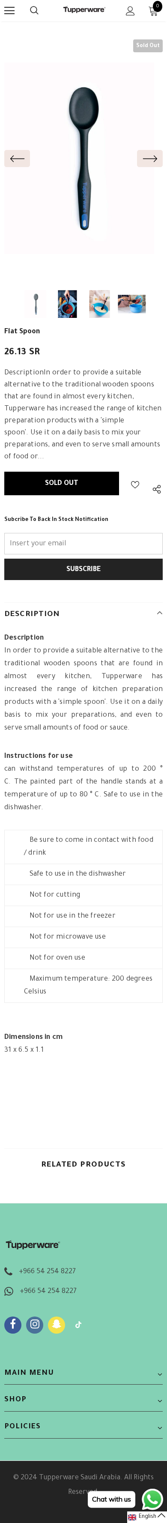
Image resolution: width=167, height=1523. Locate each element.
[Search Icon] (43, 10)
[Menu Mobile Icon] (9, 11)
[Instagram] (34, 1325)
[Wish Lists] (135, 483)
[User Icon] (130, 10)
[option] (79, 158)
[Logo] (84, 10)
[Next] (150, 158)
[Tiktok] (78, 1325)
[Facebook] (12, 1325)
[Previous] (17, 158)
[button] (147, 1517)
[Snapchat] (56, 1325)
